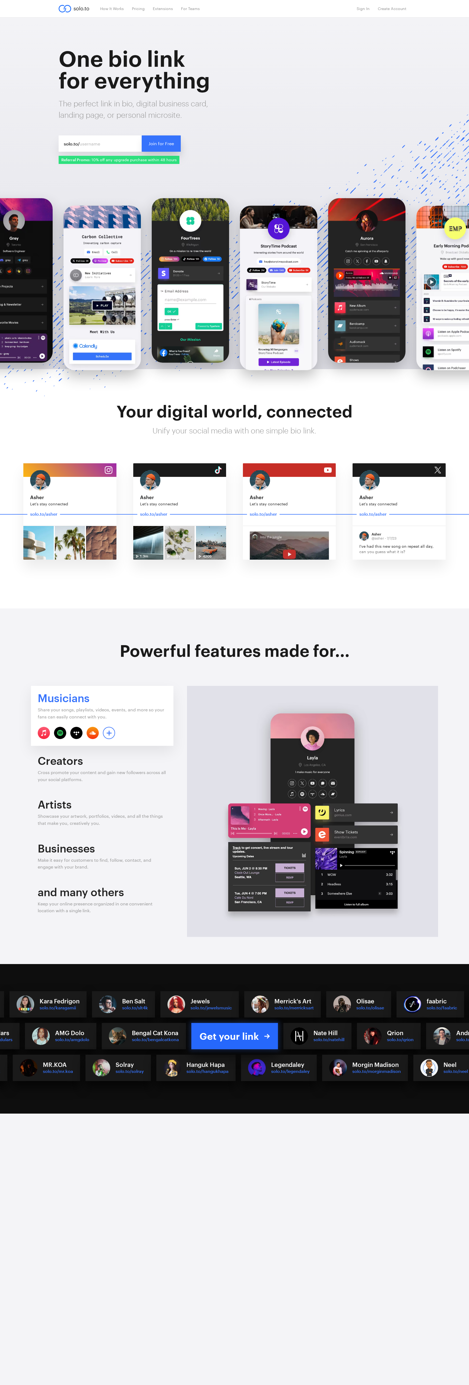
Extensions (163, 8)
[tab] (102, 716)
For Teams (190, 8)
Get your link (229, 1036)
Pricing (138, 8)
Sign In (363, 8)
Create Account (392, 8)
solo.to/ (72, 143)
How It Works (112, 8)
